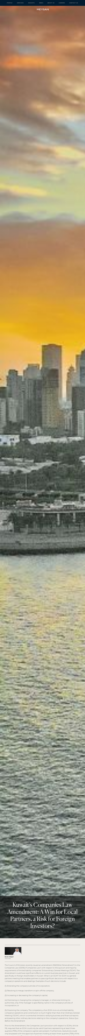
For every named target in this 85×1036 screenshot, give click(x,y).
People (10, 3)
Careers (62, 3)
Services (20, 3)
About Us (50, 3)
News (41, 3)
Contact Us (73, 3)
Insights (31, 3)
